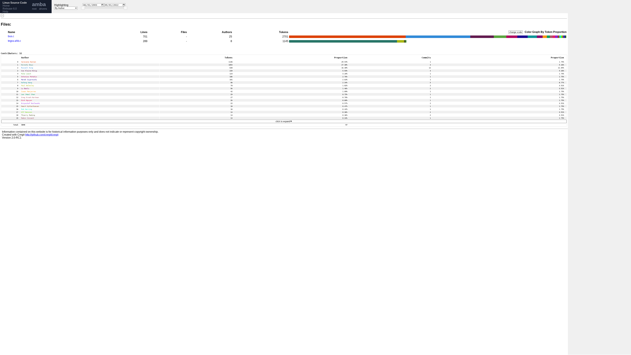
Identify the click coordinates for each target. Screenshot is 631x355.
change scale (515, 32)
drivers (43, 8)
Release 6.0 (10, 8)
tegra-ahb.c (14, 40)
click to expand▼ (284, 121)
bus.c (11, 36)
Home (6, 5)
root (34, 8)
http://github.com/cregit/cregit (41, 134)
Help (5, 11)
